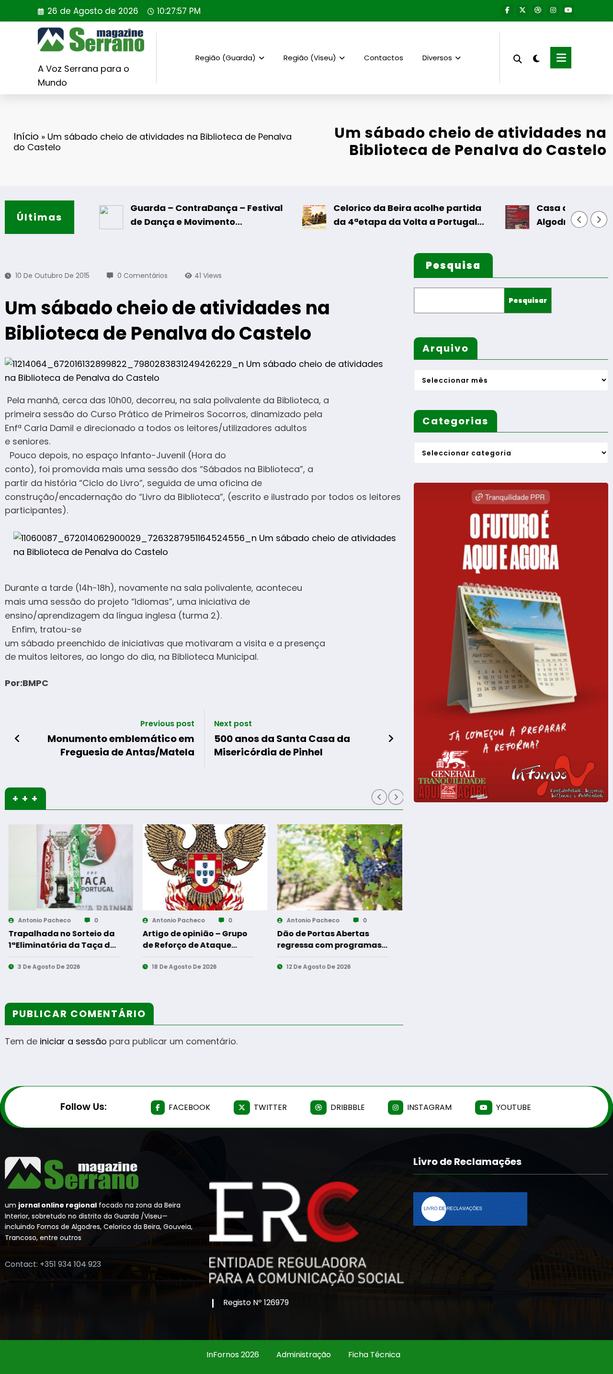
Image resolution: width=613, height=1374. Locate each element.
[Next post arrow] (391, 738)
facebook (189, 1107)
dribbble (347, 1107)
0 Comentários (142, 275)
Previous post (167, 723)
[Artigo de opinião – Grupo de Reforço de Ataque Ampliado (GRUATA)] (70, 867)
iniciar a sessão (73, 1041)
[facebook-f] (507, 10)
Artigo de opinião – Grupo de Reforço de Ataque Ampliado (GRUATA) (60, 939)
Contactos (383, 58)
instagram (429, 1107)
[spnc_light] (536, 57)
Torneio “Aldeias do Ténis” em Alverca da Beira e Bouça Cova (331, 939)
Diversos (437, 58)
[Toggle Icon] (560, 57)
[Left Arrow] (579, 219)
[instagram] (553, 10)
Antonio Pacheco (44, 920)
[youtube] (568, 10)
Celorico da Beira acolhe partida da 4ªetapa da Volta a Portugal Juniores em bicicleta (376, 215)
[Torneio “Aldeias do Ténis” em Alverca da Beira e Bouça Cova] (339, 867)
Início (26, 136)
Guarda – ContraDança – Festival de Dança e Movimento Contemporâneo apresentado (175, 215)
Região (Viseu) (310, 58)
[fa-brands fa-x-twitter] (522, 10)
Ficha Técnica (374, 1354)
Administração (303, 1354)
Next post (233, 723)
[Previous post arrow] (17, 738)
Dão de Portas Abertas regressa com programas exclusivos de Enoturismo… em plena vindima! (197, 939)
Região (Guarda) (225, 58)
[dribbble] (538, 10)
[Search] (518, 57)
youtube (513, 1107)
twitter (270, 1107)
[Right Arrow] (599, 219)
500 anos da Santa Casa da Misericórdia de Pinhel (282, 745)
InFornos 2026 (232, 1354)
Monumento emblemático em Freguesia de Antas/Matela (120, 745)
